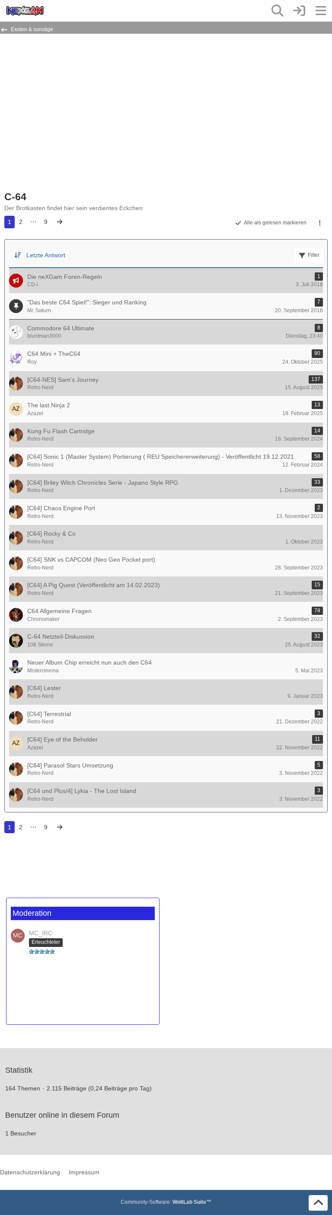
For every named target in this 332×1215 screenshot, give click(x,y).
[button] (320, 223)
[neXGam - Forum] (25, 10)
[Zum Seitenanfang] (318, 1203)
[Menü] (320, 10)
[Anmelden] (299, 11)
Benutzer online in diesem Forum (62, 1115)
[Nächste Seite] (59, 222)
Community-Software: (166, 1202)
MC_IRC (40, 933)
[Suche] (277, 10)
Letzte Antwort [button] (45, 255)
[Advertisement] (105, 115)
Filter (313, 255)
